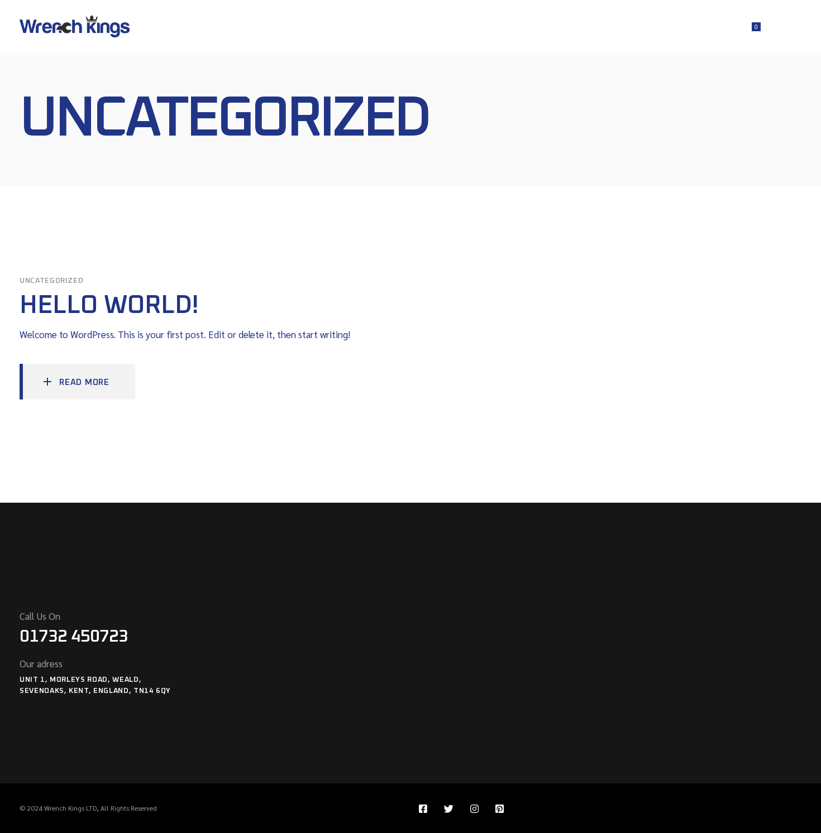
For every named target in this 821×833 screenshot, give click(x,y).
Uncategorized (51, 281)
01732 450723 (74, 636)
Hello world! (109, 305)
